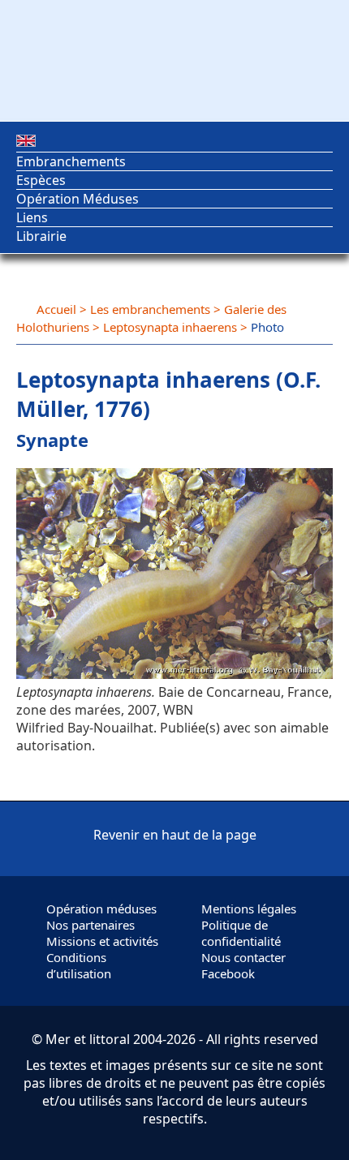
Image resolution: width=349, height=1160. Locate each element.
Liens (32, 217)
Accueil (56, 309)
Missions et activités (102, 941)
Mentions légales (248, 908)
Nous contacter (243, 957)
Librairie (41, 236)
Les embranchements (150, 309)
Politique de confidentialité (241, 933)
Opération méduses (101, 908)
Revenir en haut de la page (174, 835)
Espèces (41, 180)
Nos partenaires (90, 925)
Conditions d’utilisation (78, 965)
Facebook (228, 973)
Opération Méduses (77, 199)
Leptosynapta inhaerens (170, 327)
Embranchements (71, 161)
